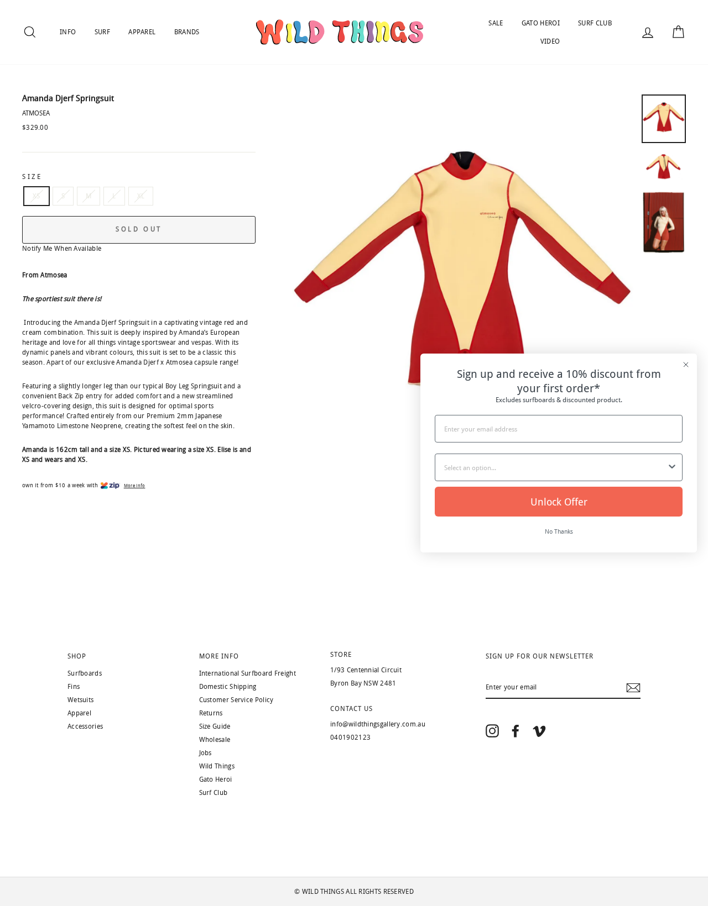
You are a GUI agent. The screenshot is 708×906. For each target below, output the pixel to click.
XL (141, 196)
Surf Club (213, 793)
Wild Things (217, 766)
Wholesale (215, 740)
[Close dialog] (685, 364)
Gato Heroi (215, 779)
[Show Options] (672, 467)
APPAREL (141, 32)
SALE (495, 23)
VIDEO (550, 41)
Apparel (79, 713)
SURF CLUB (595, 23)
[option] (463, 283)
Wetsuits (80, 700)
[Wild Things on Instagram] (492, 731)
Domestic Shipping (228, 687)
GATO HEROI (541, 23)
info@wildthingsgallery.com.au (377, 724)
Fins (73, 687)
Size (32, 177)
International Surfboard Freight (247, 673)
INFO (68, 32)
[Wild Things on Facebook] (515, 731)
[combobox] (555, 467)
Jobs (205, 753)
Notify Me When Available (61, 248)
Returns (211, 713)
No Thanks (559, 531)
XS (36, 196)
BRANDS (187, 32)
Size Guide (215, 726)
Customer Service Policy (236, 700)
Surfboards (84, 673)
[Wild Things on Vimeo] (539, 731)
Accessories (85, 726)
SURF (102, 32)
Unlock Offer (558, 501)
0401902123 (350, 737)
